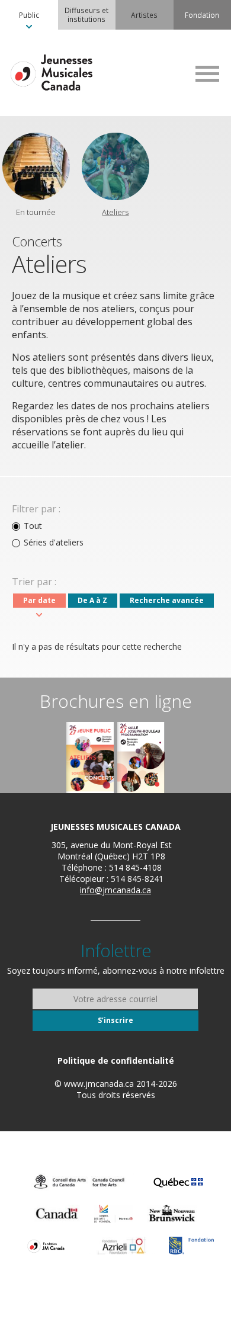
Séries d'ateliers (54, 542)
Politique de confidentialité (115, 1060)
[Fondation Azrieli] (122, 1245)
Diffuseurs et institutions (86, 14)
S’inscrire (115, 1020)
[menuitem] (29, 15)
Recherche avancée (167, 600)
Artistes (144, 15)
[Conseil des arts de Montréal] (113, 1213)
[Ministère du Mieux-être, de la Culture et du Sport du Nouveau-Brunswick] (172, 1213)
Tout (33, 526)
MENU (207, 73)
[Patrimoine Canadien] (57, 1213)
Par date (39, 600)
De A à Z (92, 600)
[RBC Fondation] (191, 1245)
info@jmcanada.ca (115, 890)
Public (29, 15)
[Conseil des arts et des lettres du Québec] (178, 1182)
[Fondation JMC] (46, 1245)
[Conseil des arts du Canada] (79, 1182)
